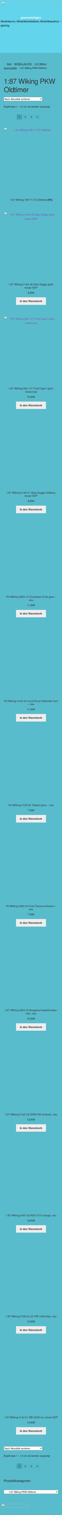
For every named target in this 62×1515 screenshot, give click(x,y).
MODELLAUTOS (23, 64)
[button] (31, 36)
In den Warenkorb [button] (31, 301)
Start (9, 64)
